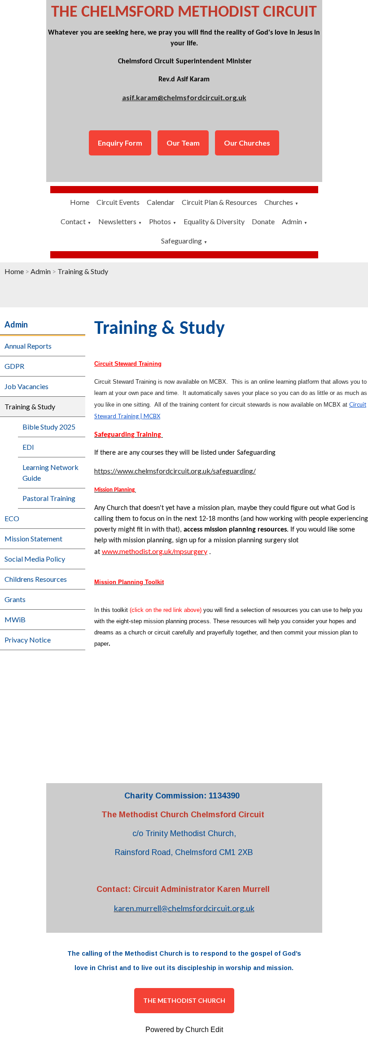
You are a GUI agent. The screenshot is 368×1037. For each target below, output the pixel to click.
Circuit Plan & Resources (219, 202)
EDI (28, 447)
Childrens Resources (35, 579)
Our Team (183, 142)
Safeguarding (181, 240)
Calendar (161, 202)
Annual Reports (28, 345)
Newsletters (117, 221)
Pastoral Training (48, 498)
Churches (278, 202)
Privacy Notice (27, 639)
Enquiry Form (120, 142)
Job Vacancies (26, 386)
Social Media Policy (34, 558)
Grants (15, 599)
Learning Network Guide (50, 472)
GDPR (14, 366)
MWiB (15, 619)
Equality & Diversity (214, 221)
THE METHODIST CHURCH (184, 1000)
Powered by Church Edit (184, 1029)
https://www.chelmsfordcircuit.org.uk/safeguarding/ (175, 470)
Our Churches (247, 142)
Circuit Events (118, 202)
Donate (263, 221)
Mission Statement (33, 538)
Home (79, 202)
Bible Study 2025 (48, 426)
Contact (73, 221)
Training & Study (82, 271)
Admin (292, 221)
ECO (11, 518)
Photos (160, 221)
